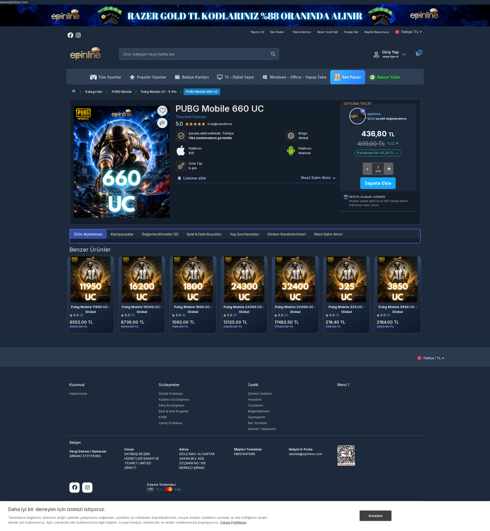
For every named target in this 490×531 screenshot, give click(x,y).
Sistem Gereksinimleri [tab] (286, 234)
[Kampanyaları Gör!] (245, 15)
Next (423, 282)
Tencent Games (191, 116)
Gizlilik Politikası (171, 394)
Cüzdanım (255, 405)
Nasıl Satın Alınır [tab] (328, 234)
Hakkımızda (78, 394)
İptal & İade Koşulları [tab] (204, 234)
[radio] (187, 123)
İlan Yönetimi (257, 423)
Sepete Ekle (378, 183)
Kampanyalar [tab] (122, 234)
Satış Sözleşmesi (171, 405)
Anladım (376, 515)
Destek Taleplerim (262, 429)
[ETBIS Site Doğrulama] (346, 455)
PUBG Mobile (122, 92)
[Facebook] (74, 487)
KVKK (163, 417)
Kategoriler (94, 92)
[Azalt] (367, 169)
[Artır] (388, 169)
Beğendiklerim (259, 411)
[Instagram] (87, 487)
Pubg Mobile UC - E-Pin (158, 92)
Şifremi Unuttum (260, 394)
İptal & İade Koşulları (174, 411)
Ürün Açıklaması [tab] (88, 234)
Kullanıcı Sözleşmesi (174, 399)
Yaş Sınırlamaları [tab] (244, 234)
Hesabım (255, 399)
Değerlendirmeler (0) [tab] (160, 234)
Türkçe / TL (410, 32)
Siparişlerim (256, 417)
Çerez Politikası (170, 423)
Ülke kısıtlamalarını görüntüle (210, 138)
